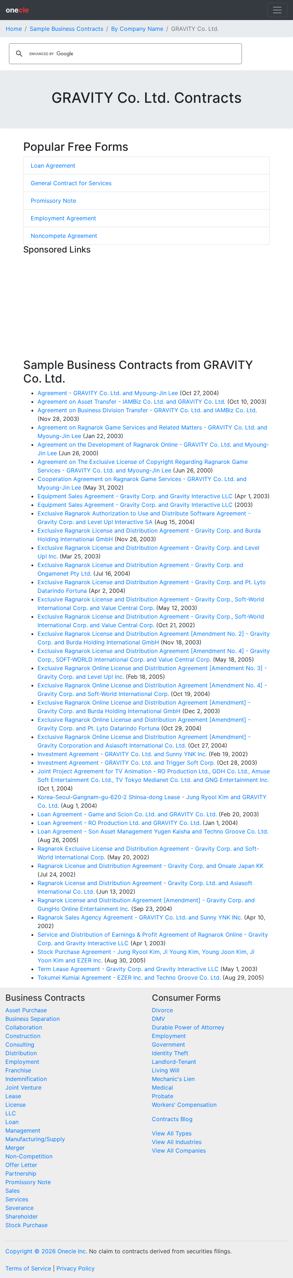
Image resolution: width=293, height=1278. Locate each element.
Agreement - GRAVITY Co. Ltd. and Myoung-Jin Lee (108, 393)
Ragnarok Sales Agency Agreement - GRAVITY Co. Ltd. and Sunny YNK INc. (140, 917)
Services (16, 1199)
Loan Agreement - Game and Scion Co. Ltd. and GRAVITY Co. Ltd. (127, 814)
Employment (22, 1061)
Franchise (18, 1070)
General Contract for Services (71, 183)
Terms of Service (28, 1268)
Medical (162, 1087)
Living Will (165, 1070)
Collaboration (23, 1027)
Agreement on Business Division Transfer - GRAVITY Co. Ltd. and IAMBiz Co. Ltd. (147, 410)
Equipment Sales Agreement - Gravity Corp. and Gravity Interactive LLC (135, 496)
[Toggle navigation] (277, 10)
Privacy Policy (75, 1268)
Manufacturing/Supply (35, 1139)
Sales (12, 1190)
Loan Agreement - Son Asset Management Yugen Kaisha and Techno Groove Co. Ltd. (153, 831)
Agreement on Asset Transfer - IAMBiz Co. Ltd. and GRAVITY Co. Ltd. (131, 401)
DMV (158, 1018)
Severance (19, 1207)
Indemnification (26, 1078)
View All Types (172, 1133)
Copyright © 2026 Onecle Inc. (46, 1251)
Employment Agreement (63, 218)
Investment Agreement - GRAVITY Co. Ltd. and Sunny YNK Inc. (122, 754)
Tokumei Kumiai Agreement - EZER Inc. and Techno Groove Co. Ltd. (129, 977)
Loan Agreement (53, 165)
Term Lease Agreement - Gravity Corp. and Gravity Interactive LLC (128, 968)
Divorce (162, 1010)
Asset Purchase (26, 1010)
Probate (162, 1096)
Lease (13, 1096)
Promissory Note (53, 200)
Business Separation (32, 1018)
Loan (12, 1121)
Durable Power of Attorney (188, 1027)
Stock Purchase (26, 1225)
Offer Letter (21, 1164)
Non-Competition (29, 1156)
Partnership (20, 1173)
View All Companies (179, 1150)
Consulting (19, 1044)
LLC (10, 1113)
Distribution (21, 1053)
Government (168, 1044)
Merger (15, 1147)
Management (22, 1130)
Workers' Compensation (184, 1104)
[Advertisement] (146, 308)
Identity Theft (170, 1053)
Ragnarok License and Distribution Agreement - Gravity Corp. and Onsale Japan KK (150, 865)
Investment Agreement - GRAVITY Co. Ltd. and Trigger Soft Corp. (126, 762)
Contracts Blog (172, 1119)
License (15, 1104)
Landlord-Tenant (174, 1061)
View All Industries (177, 1141)
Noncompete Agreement (64, 235)
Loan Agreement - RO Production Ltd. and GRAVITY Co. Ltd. (119, 822)
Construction (22, 1035)
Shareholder (21, 1216)
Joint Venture (23, 1087)
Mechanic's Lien (173, 1078)
